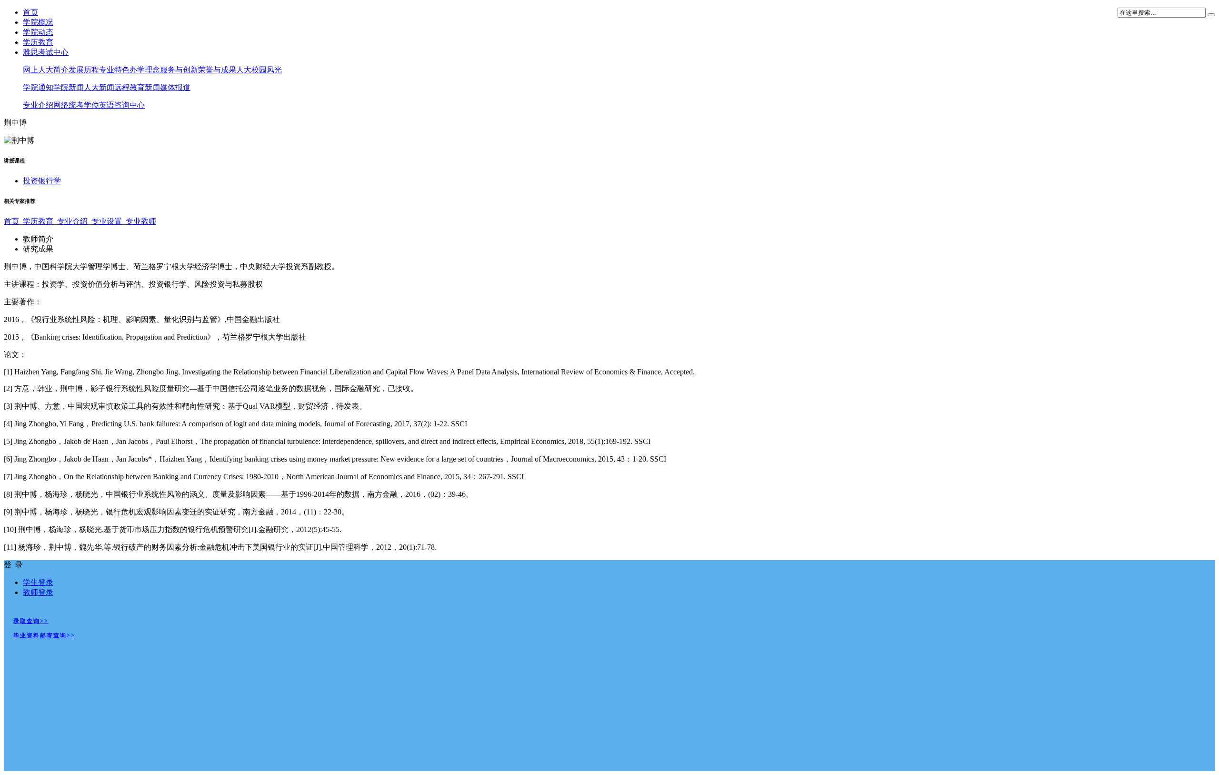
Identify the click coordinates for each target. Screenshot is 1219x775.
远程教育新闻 (137, 87)
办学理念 (145, 70)
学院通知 (38, 87)
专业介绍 (38, 105)
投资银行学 (42, 181)
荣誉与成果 (217, 70)
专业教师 (141, 221)
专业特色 (114, 70)
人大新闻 (99, 87)
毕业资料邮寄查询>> (44, 635)
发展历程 (84, 70)
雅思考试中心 (46, 52)
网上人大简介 (46, 70)
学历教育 (38, 42)
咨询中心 (129, 105)
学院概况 (38, 22)
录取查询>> (31, 621)
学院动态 (38, 32)
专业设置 (106, 221)
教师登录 (38, 592)
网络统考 (68, 105)
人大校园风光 (259, 70)
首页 (30, 12)
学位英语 (99, 105)
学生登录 (38, 582)
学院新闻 (68, 87)
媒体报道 (175, 87)
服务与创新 (179, 70)
